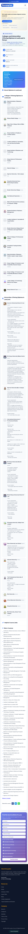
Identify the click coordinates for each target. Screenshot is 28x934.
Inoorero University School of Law (15, 303)
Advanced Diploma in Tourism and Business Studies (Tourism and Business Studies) (15, 740)
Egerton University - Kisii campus (15, 174)
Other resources (14, 27)
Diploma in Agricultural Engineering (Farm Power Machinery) (14, 792)
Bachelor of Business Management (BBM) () (13, 762)
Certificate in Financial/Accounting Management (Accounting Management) (14, 693)
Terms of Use (4, 916)
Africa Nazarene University (14, 600)
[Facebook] (13, 803)
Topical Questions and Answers (8, 901)
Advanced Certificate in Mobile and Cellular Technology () (13, 772)
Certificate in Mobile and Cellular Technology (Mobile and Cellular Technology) (13, 775)
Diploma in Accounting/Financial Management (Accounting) (13, 678)
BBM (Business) (7, 756)
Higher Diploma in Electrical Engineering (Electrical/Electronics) (12, 641)
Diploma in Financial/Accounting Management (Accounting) (13, 668)
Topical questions (6, 27)
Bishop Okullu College (12, 118)
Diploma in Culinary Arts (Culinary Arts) (12, 699)
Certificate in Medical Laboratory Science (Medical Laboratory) (14, 631)
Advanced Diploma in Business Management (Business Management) (13, 660)
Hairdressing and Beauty (9, 844)
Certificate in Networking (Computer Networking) (14, 725)
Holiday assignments (13, 25)
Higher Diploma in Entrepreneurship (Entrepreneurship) (11, 645)
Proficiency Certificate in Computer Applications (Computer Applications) (14, 715)
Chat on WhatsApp (6, 878)
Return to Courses (6, 798)
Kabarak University (12, 559)
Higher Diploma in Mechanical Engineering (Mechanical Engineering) (13, 759)
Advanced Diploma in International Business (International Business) (13, 736)
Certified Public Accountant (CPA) (11, 704)
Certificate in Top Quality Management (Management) (12, 689)
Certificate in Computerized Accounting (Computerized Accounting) (12, 722)
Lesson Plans (4, 894)
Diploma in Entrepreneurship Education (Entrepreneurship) (12, 635)
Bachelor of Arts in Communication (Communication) (15, 769)
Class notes (5, 25)
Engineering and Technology (10, 850)
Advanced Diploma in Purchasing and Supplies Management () (14, 652)
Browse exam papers (7, 21)
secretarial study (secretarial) (10, 781)
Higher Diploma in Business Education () (12, 638)
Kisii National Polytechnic (13, 196)
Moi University (10, 594)
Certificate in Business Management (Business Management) (13, 696)
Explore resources (18, 79)
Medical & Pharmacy (8, 856)
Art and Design (7, 847)
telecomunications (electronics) (10, 778)
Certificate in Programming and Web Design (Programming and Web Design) (13, 728)
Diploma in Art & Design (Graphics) (11, 795)
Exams (2, 889)
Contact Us (3, 911)
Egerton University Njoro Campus (15, 387)
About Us (3, 909)
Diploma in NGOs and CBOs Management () (13, 674)
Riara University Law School (14, 543)
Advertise (3, 914)
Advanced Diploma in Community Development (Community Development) (14, 656)
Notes (2, 896)
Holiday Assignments (5, 899)
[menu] (25, 5)
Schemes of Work (5, 891)
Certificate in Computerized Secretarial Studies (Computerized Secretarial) (14, 719)
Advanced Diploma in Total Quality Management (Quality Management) (14, 649)
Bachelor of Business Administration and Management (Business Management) (12, 766)
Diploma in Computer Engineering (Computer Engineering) (13, 732)
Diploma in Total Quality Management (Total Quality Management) (14, 671)
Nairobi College (11, 168)
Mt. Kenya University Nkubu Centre (16, 356)
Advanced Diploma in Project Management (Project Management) (14, 664)
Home (2, 887)
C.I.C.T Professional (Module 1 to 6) (11, 750)
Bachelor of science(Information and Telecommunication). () (11, 753)
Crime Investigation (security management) (13, 789)
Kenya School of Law (12, 289)
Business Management (8, 853)
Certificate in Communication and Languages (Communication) (13, 685)
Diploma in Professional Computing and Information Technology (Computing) (14, 711)
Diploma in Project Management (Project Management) (12, 681)
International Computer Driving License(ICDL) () (14, 787)
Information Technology (9, 841)
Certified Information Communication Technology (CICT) (14, 707)
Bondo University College (13, 190)
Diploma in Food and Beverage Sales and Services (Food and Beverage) (14, 747)
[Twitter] (16, 803)
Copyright (3, 921)
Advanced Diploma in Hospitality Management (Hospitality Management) (13, 744)
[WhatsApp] (19, 803)
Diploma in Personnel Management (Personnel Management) (13, 784)
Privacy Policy (4, 919)
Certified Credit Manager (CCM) (10, 702)
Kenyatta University (12, 606)
